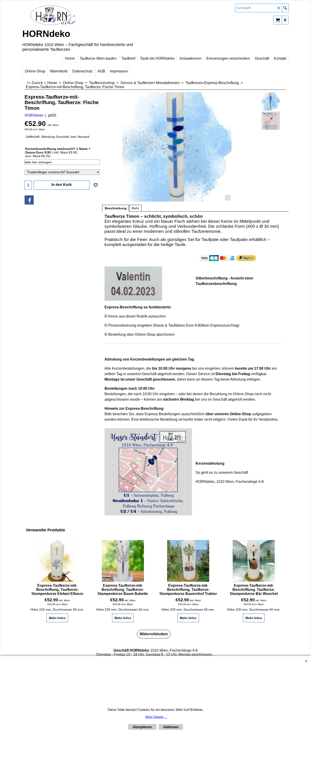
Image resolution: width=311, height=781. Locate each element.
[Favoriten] (95, 185)
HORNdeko (34, 115)
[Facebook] (29, 200)
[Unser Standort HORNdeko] (270, 121)
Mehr (135, 208)
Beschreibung (116, 208)
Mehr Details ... (156, 717)
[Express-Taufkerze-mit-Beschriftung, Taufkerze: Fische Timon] (177, 147)
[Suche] (285, 8)
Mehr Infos (57, 618)
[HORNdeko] (62, 15)
